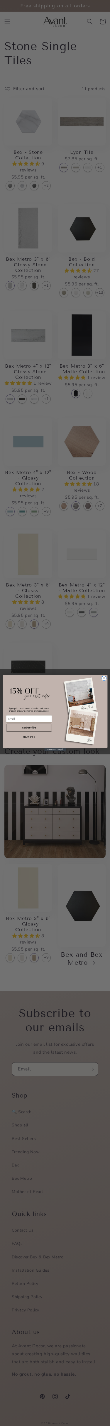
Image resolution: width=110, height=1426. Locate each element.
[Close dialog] (103, 678)
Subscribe (29, 727)
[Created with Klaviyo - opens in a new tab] (55, 749)
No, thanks (29, 736)
